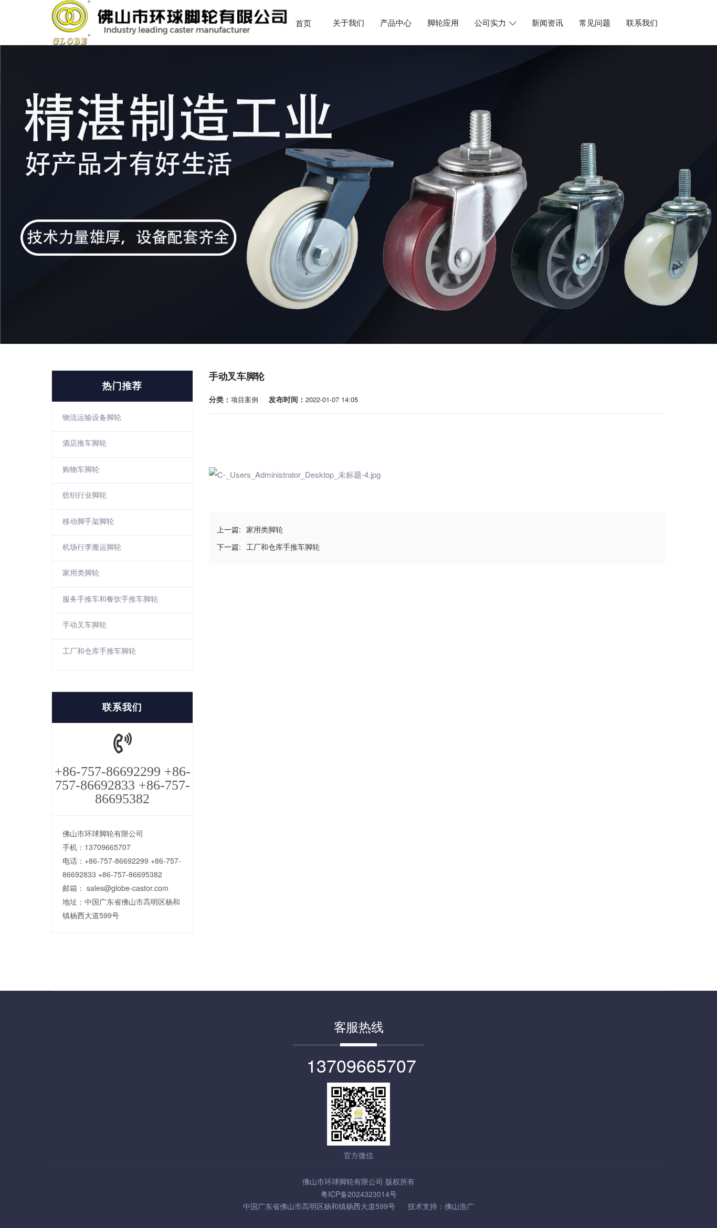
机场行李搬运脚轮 (91, 546)
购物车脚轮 (80, 469)
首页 (303, 23)
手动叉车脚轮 (84, 624)
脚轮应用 (443, 23)
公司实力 (491, 23)
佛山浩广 (459, 1206)
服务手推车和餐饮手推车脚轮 (110, 598)
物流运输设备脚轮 (91, 417)
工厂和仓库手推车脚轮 (99, 650)
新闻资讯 (547, 23)
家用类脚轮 (80, 572)
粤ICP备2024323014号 (359, 1194)
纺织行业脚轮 (84, 494)
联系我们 (642, 23)
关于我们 (348, 23)
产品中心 (396, 23)
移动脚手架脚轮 (88, 521)
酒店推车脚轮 (84, 442)
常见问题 (594, 23)
